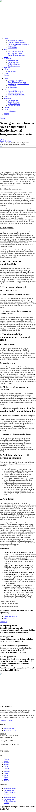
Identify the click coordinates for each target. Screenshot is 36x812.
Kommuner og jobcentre (15, 40)
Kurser (6, 49)
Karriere (6, 73)
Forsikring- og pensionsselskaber (18, 44)
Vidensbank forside (10, 788)
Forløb (6, 39)
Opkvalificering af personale (17, 42)
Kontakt (6, 75)
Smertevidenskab (13, 62)
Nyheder (7, 68)
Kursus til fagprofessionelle (16, 55)
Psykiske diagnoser (14, 64)
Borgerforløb (12, 46)
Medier (6, 763)
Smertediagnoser (13, 60)
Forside (2, 139)
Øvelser (6, 794)
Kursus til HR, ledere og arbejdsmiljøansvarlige (15, 52)
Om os (6, 69)
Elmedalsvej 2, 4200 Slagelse (9, 747)
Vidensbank (8, 58)
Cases (6, 57)
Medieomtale (12, 71)
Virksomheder (12, 48)
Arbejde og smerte (14, 66)
